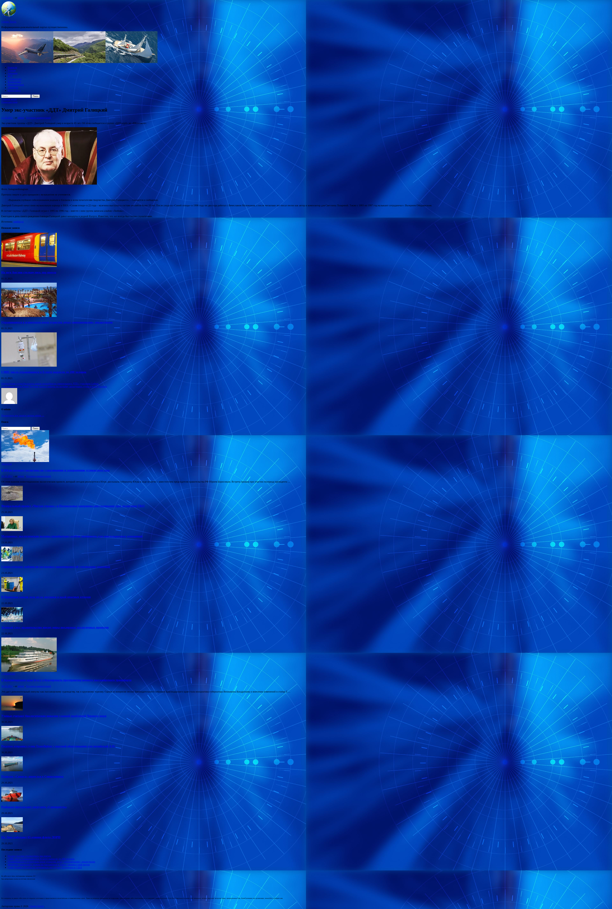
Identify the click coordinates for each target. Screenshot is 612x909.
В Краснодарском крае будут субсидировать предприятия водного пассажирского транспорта (66, 680)
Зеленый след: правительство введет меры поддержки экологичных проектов (55, 627)
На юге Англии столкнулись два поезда (28, 272)
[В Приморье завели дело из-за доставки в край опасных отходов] (12, 591)
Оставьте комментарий (38, 117)
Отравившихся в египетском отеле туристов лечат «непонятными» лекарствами (57, 322)
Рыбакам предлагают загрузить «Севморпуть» (34, 807)
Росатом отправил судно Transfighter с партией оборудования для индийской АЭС (58, 746)
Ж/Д (10, 76)
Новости (12, 67)
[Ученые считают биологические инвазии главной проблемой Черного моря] (12, 709)
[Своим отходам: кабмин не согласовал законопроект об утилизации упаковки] (12, 560)
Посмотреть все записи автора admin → (22, 415)
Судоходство (15, 79)
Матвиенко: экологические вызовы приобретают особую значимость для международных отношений (71, 536)
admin (21, 117)
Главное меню (9, 99)
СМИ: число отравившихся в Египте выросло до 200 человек (43, 372)
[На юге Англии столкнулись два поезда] (29, 266)
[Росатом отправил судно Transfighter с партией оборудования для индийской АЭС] (12, 740)
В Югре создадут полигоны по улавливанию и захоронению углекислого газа (55, 470)
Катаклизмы (14, 82)
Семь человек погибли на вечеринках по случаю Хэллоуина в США (45, 867)
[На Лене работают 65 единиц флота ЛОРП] (12, 831)
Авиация (12, 73)
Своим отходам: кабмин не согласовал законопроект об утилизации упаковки (55, 566)
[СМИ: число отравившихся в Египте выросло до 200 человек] (29, 365)
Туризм (12, 70)
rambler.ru (18, 221)
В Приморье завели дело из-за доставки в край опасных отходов (46, 597)
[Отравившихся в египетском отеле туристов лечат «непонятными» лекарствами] (29, 316)
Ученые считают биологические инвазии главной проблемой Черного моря (53, 716)
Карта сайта (14, 90)
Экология (13, 87)
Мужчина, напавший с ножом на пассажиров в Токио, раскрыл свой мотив (49, 864)
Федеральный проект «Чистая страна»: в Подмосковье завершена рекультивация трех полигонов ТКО (73, 506)
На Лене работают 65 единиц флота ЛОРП (30, 837)
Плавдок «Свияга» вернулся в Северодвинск (32, 776)
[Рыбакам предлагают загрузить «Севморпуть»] (12, 800)
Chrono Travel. (9, 21)
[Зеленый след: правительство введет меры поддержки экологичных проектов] (12, 621)
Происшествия (16, 84)
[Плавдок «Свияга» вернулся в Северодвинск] (12, 770)
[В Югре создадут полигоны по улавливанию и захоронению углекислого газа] (25, 461)
